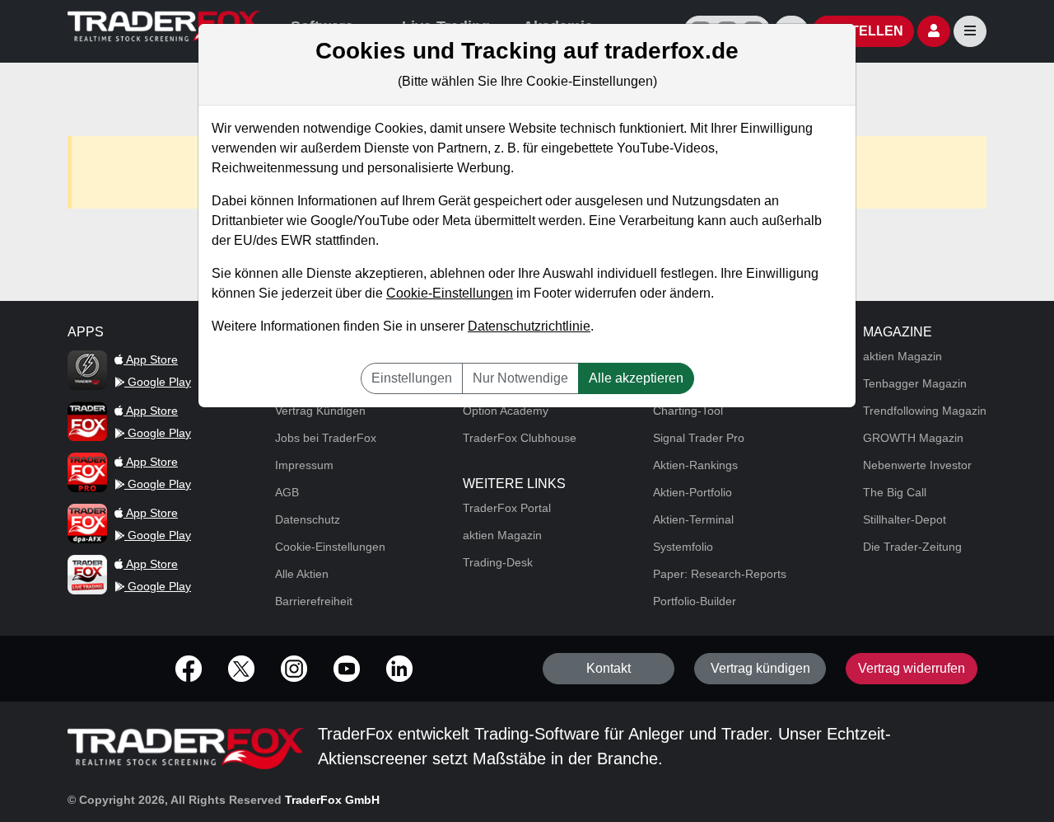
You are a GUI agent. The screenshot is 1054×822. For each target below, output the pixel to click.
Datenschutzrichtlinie (529, 326)
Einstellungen (411, 378)
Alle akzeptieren (636, 378)
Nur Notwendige (520, 378)
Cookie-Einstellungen (449, 293)
